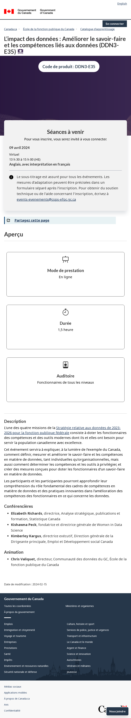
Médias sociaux (12, 686)
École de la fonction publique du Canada (48, 29)
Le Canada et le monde (80, 642)
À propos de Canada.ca (17, 698)
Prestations (10, 648)
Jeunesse (72, 671)
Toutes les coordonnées (17, 606)
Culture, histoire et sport (80, 624)
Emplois (8, 624)
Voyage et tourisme (15, 636)
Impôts (8, 660)
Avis (6, 704)
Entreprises (10, 642)
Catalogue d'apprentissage (97, 29)
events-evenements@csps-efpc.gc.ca (46, 199)
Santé (7, 654)
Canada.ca (10, 29)
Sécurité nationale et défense (20, 671)
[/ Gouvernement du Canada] (29, 12)
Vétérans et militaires (79, 665)
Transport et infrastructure (82, 636)
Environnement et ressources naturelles (26, 665)
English (122, 3)
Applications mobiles (15, 692)
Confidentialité (12, 710)
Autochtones (74, 660)
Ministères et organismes (80, 606)
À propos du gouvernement (19, 612)
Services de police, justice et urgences (88, 630)
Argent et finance (76, 648)
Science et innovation (79, 654)
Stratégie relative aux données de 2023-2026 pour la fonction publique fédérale (62, 430)
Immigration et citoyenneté (19, 630)
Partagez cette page (31, 220)
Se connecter (115, 24)
